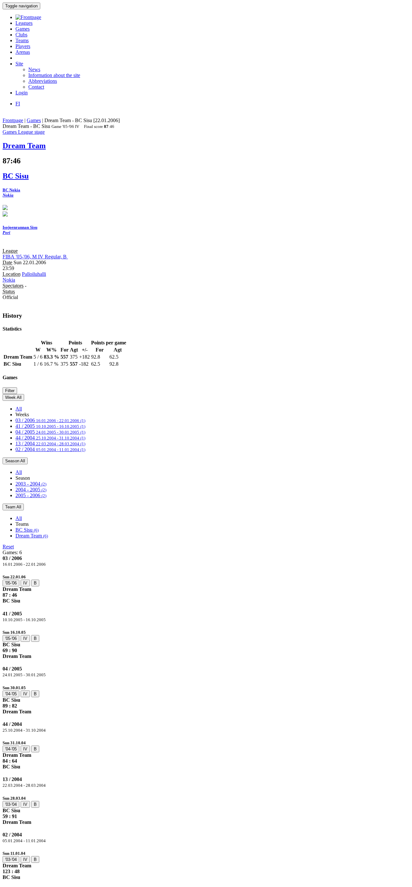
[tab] (206, 589)
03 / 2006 (50, 420)
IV (25, 583)
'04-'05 (11, 693)
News (34, 69)
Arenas (22, 52)
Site (19, 63)
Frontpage (13, 120)
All (18, 408)
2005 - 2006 (30, 495)
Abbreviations (42, 81)
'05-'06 (11, 583)
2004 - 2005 (30, 489)
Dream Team (31, 535)
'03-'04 (11, 804)
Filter (9, 390)
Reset (8, 546)
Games (22, 29)
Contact (36, 87)
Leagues (24, 23)
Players (22, 46)
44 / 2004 (50, 437)
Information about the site (54, 75)
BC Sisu (27, 530)
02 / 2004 (50, 449)
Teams (22, 40)
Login (21, 92)
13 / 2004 (50, 443)
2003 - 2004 (30, 484)
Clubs (21, 34)
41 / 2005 (50, 426)
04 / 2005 (50, 432)
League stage (31, 132)
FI (17, 103)
